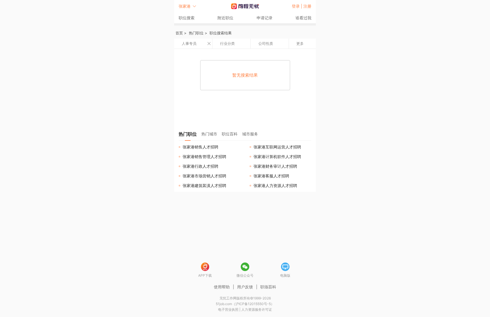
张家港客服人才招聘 (271, 175)
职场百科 (268, 286)
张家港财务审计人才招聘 (275, 166)
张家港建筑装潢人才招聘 (204, 185)
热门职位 (196, 33)
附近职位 (225, 17)
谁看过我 (303, 17)
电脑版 (285, 275)
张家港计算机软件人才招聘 (277, 156)
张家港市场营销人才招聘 (204, 175)
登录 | (297, 6)
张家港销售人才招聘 (200, 146)
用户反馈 (245, 286)
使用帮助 (222, 286)
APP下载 (205, 275)
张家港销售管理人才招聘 (204, 156)
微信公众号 (245, 275)
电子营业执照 (228, 309)
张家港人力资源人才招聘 (275, 185)
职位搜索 (187, 17)
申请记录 (265, 17)
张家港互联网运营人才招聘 (277, 146)
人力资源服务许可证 (256, 309)
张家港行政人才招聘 (200, 166)
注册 (307, 6)
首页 (179, 33)
